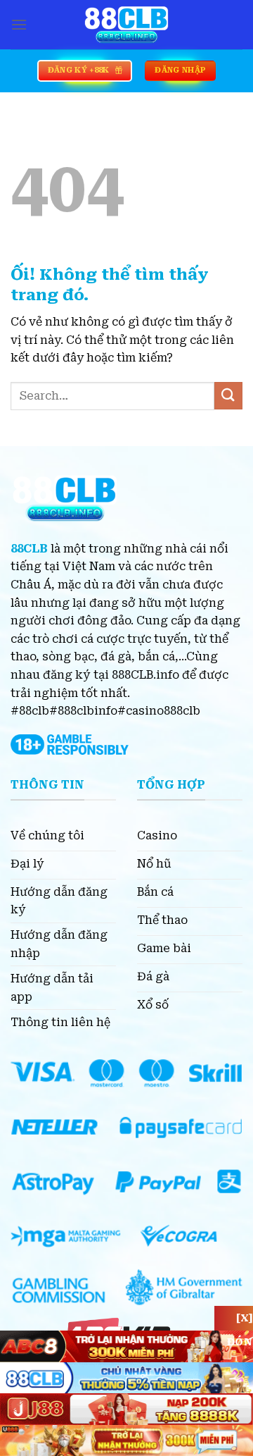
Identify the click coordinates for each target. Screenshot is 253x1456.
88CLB (29, 548)
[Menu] (19, 24)
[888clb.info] (126, 24)
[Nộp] (228, 395)
